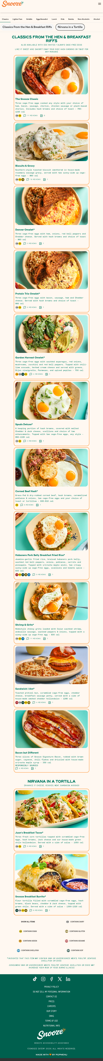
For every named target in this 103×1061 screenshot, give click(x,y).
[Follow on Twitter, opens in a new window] (60, 980)
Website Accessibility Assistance (51, 1043)
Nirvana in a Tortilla (70, 27)
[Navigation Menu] (99, 4)
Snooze (51, 1033)
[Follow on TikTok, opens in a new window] (35, 980)
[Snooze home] (13, 4)
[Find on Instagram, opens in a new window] (43, 980)
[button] (51, 87)
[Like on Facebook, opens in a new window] (51, 980)
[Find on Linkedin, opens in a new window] (68, 980)
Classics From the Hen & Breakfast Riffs (27, 27)
